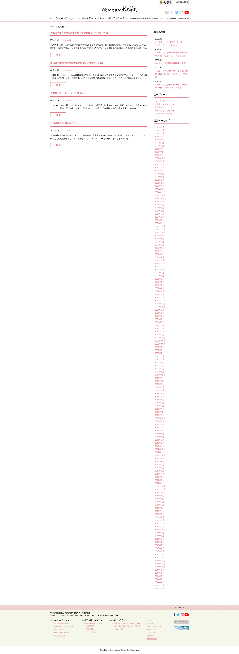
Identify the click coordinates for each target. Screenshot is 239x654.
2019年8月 (159, 387)
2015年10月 (160, 529)
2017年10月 (160, 455)
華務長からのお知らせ (164, 110)
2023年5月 (159, 247)
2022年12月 (160, 263)
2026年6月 (159, 133)
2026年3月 (159, 142)
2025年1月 (159, 185)
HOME (52, 27)
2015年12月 (160, 523)
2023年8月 (159, 238)
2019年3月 (159, 402)
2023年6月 (159, 244)
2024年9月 (159, 198)
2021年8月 (159, 312)
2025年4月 (159, 176)
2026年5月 (159, 136)
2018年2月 (159, 442)
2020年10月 (160, 343)
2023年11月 (160, 229)
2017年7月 (159, 464)
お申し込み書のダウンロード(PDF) (127, 626)
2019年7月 (159, 390)
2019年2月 (159, 405)
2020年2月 (159, 368)
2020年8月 (159, 350)
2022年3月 (159, 291)
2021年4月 (159, 325)
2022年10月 (160, 269)
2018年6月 (159, 430)
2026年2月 (159, 145)
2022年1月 (159, 297)
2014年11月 (160, 563)
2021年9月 (159, 309)
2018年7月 (159, 427)
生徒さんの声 (59, 629)
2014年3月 (159, 585)
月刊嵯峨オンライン (163, 107)
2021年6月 (159, 319)
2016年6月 (159, 504)
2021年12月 (160, 300)
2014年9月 (159, 569)
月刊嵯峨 (150, 623)
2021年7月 (159, 315)
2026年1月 (159, 148)
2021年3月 (159, 328)
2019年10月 (160, 380)
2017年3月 (159, 477)
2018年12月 (160, 411)
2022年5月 (159, 284)
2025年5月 (159, 173)
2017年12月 (160, 449)
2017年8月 (159, 461)
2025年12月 (160, 151)
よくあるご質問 (59, 635)
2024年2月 (159, 220)
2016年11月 (160, 489)
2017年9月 (159, 458)
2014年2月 (159, 588)
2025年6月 (159, 170)
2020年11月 (160, 340)
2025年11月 (160, 154)
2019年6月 (159, 393)
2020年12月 (160, 337)
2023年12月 (160, 226)
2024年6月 (159, 207)
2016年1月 (159, 520)
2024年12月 (160, 189)
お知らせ (150, 620)
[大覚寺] (166, 3)
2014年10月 (160, 566)
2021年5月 (159, 322)
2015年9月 (159, 532)
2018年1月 (159, 446)
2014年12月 (160, 560)
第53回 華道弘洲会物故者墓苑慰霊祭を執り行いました (77, 62)
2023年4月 (159, 250)
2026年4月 (159, 139)
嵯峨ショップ (152, 629)
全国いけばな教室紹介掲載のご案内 (126, 623)
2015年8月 (159, 535)
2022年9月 (159, 272)
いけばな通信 (66, 40)
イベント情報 (90, 632)
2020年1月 (159, 371)
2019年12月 (160, 374)
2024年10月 (160, 195)
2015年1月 (159, 557)
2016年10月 (160, 492)
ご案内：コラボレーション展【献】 (68, 92)
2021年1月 (159, 334)
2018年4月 (159, 436)
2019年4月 (159, 399)
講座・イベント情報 (163, 113)
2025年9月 (159, 161)
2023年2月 (159, 257)
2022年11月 (160, 266)
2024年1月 (159, 223)
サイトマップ (152, 632)
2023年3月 (159, 254)
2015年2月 (159, 554)
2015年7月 (159, 538)
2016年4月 (159, 510)
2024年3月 (159, 216)
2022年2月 (159, 294)
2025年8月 (159, 164)
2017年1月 (159, 483)
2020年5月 (159, 359)
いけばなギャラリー (154, 626)
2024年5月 (159, 210)
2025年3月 (159, 179)
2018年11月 (160, 414)
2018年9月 (159, 421)
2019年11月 (160, 377)
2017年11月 (160, 452)
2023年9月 (159, 235)
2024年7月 (159, 204)
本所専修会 (90, 626)
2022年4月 (159, 288)
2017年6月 (159, 467)
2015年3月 (159, 551)
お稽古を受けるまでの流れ (64, 626)
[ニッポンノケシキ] (181, 628)
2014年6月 (159, 576)
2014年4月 (159, 582)
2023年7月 (159, 241)
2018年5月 (159, 433)
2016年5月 (159, 507)
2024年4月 (159, 213)
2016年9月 (159, 495)
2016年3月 (159, 514)
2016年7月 (159, 501)
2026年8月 (159, 127)
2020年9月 (159, 347)
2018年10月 (160, 418)
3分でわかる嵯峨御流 (62, 623)
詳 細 (58, 54)
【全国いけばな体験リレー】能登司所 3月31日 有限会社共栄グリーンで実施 (172, 73)
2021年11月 (160, 303)
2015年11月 (160, 526)
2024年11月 (160, 192)
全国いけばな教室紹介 (62, 632)
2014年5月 (159, 579)
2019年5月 (159, 396)
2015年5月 (159, 545)
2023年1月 (159, 260)
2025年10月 (160, 158)
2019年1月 (159, 408)
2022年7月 (159, 278)
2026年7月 (159, 130)
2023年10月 (160, 232)
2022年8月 (159, 275)
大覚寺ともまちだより (164, 104)
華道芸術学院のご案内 (93, 623)
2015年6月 (159, 541)
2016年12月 (160, 486)
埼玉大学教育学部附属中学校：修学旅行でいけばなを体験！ (80, 32)
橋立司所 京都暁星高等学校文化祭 (170, 63)
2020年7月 (159, 353)
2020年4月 (159, 362)
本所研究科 (90, 628)
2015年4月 (159, 548)
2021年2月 (159, 331)
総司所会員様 (152, 638)
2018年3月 (159, 439)
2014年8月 (159, 572)
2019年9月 (159, 384)
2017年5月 (159, 470)
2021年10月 (160, 306)
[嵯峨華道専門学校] (181, 623)
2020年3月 (159, 365)
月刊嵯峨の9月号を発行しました (66, 123)
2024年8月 (159, 201)
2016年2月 (159, 517)
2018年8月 (159, 424)
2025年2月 (159, 182)
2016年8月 (159, 498)
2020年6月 (159, 356)
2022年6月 (159, 281)
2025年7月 (159, 167)
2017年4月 (159, 473)
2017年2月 (159, 480)
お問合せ (150, 635)
